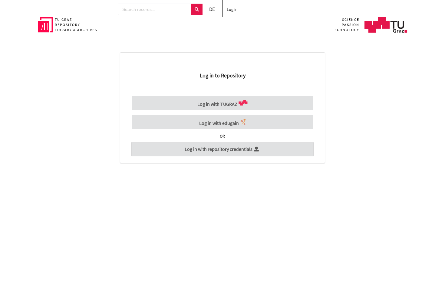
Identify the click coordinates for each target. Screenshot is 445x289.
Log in (232, 9)
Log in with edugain (219, 123)
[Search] (197, 9)
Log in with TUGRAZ (217, 104)
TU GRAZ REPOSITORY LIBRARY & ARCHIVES (76, 24)
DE (212, 9)
